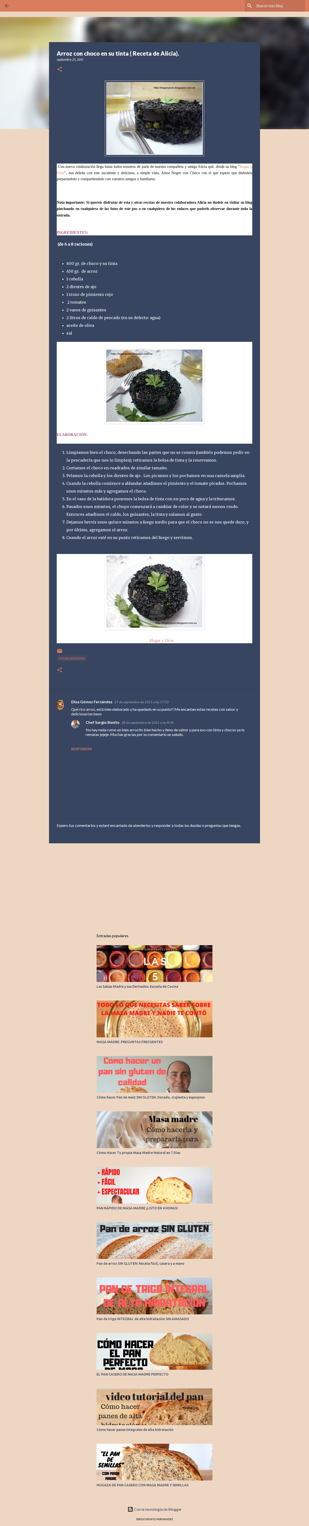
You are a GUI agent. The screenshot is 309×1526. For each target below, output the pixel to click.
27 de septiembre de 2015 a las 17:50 (141, 702)
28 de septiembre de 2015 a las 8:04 (147, 723)
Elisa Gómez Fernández (91, 701)
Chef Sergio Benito (102, 722)
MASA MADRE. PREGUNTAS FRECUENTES (130, 1042)
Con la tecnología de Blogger (157, 1509)
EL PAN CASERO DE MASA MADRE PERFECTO (133, 1374)
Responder (81, 749)
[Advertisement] (154, 884)
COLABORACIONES (72, 658)
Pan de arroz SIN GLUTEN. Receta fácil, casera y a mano (140, 1263)
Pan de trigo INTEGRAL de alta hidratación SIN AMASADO (143, 1319)
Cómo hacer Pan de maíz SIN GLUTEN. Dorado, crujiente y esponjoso (151, 1097)
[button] (60, 69)
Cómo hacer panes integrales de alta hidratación (135, 1430)
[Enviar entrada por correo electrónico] (60, 653)
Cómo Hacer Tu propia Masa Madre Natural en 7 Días (138, 1153)
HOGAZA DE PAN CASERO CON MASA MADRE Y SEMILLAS (143, 1485)
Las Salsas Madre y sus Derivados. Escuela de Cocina (137, 986)
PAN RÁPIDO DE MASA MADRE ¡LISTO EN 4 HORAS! (137, 1208)
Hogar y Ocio (162, 640)
